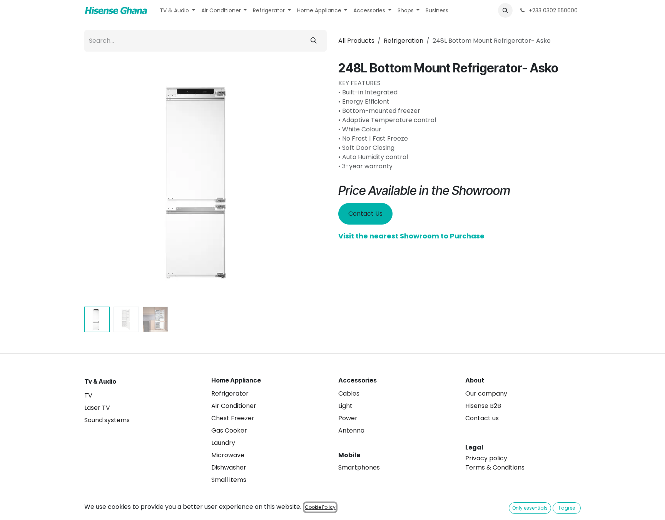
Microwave (227, 455)
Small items (228, 479)
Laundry (223, 442)
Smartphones (359, 467)
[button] (505, 10)
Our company (486, 393)
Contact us (482, 418)
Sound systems (107, 420)
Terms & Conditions (495, 467)
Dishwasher (228, 467)
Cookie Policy (320, 507)
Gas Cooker (229, 430)
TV (88, 395)
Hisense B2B (483, 405)
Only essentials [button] (530, 508)
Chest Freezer (232, 418)
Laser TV (97, 407)
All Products (356, 40)
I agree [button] (567, 508)
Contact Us (365, 213)
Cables (348, 393)
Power (348, 418)
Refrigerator (230, 393)
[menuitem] (177, 10)
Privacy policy (486, 458)
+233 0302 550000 (552, 10)
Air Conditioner (233, 405)
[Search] (314, 41)
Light (345, 405)
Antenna (351, 430)
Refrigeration (403, 40)
